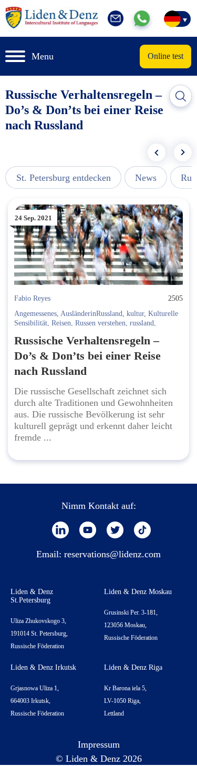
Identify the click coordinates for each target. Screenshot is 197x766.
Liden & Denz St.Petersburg (32, 596)
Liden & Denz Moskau (138, 592)
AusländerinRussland (91, 314)
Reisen (61, 323)
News (146, 177)
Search (180, 96)
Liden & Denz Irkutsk (43, 667)
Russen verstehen (100, 323)
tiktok (142, 530)
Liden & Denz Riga (133, 667)
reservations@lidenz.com (112, 554)
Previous (156, 152)
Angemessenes (35, 314)
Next (183, 152)
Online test (165, 56)
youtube (87, 530)
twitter (115, 530)
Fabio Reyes (32, 298)
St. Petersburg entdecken (63, 177)
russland (142, 323)
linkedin (60, 530)
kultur (135, 314)
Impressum (99, 744)
